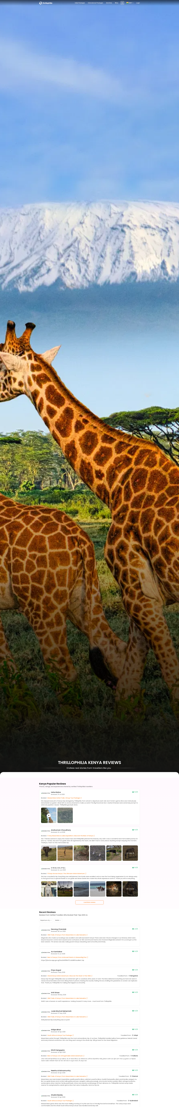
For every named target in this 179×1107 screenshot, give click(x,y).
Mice (116, 3)
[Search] (122, 3)
